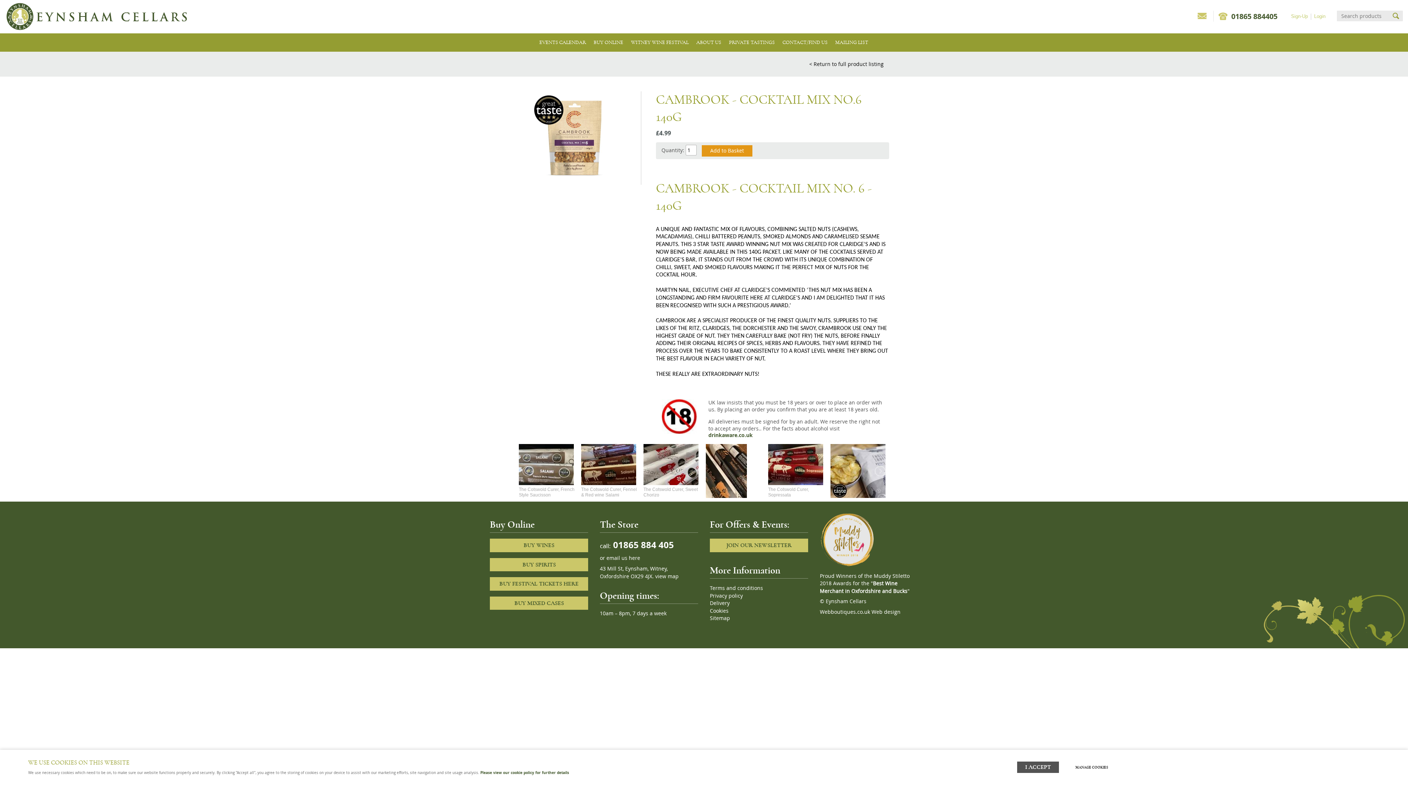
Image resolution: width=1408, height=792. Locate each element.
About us (708, 42)
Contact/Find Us (805, 42)
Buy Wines (539, 545)
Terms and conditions (736, 588)
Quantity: (672, 150)
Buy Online (608, 42)
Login (1320, 16)
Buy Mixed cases (539, 603)
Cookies (719, 611)
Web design (886, 612)
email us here (623, 558)
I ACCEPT (1038, 767)
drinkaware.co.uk (730, 435)
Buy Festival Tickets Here (539, 584)
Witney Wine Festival (660, 42)
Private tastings (752, 42)
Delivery (720, 603)
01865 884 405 (642, 545)
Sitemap (720, 618)
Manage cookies (1091, 767)
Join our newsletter (759, 545)
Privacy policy (726, 596)
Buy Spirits (539, 565)
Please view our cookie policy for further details (524, 772)
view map (667, 576)
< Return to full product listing (846, 63)
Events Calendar (562, 42)
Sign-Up (1299, 16)
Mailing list (851, 42)
